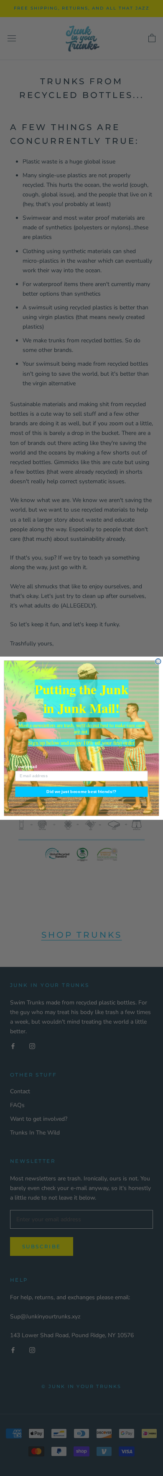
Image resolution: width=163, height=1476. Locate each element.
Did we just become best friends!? (81, 791)
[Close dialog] (158, 661)
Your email (26, 766)
